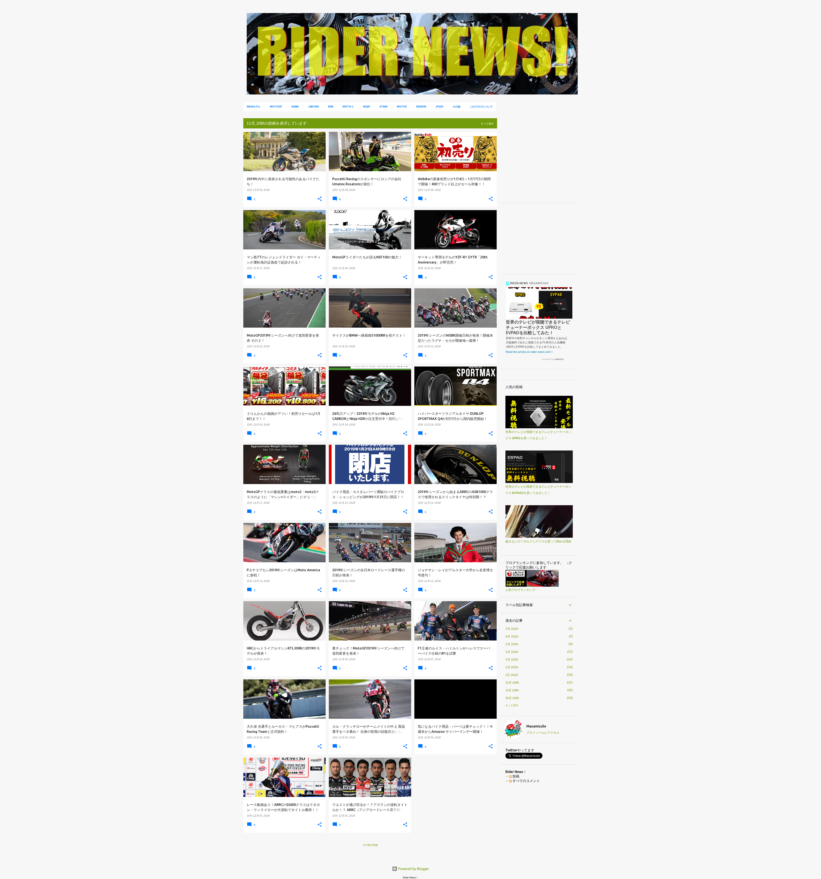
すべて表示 (487, 123)
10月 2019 (512, 698)
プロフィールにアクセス (542, 732)
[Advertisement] (541, 167)
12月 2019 (512, 683)
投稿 (515, 776)
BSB (330, 106)
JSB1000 (313, 106)
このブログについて (481, 106)
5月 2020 (511, 644)
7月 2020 (511, 629)
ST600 (383, 106)
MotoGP (276, 106)
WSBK (295, 106)
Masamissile (536, 726)
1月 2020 (511, 675)
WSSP (366, 106)
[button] (319, 199)
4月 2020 (511, 652)
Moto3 (402, 106)
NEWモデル (253, 106)
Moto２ (348, 106)
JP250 (439, 106)
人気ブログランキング (520, 590)
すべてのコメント (526, 781)
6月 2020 (511, 636)
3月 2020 (511, 659)
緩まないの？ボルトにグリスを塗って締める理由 (538, 541)
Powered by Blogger (413, 869)
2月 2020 (511, 667)
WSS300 (421, 106)
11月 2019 (512, 690)
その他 (456, 106)
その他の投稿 (370, 845)
